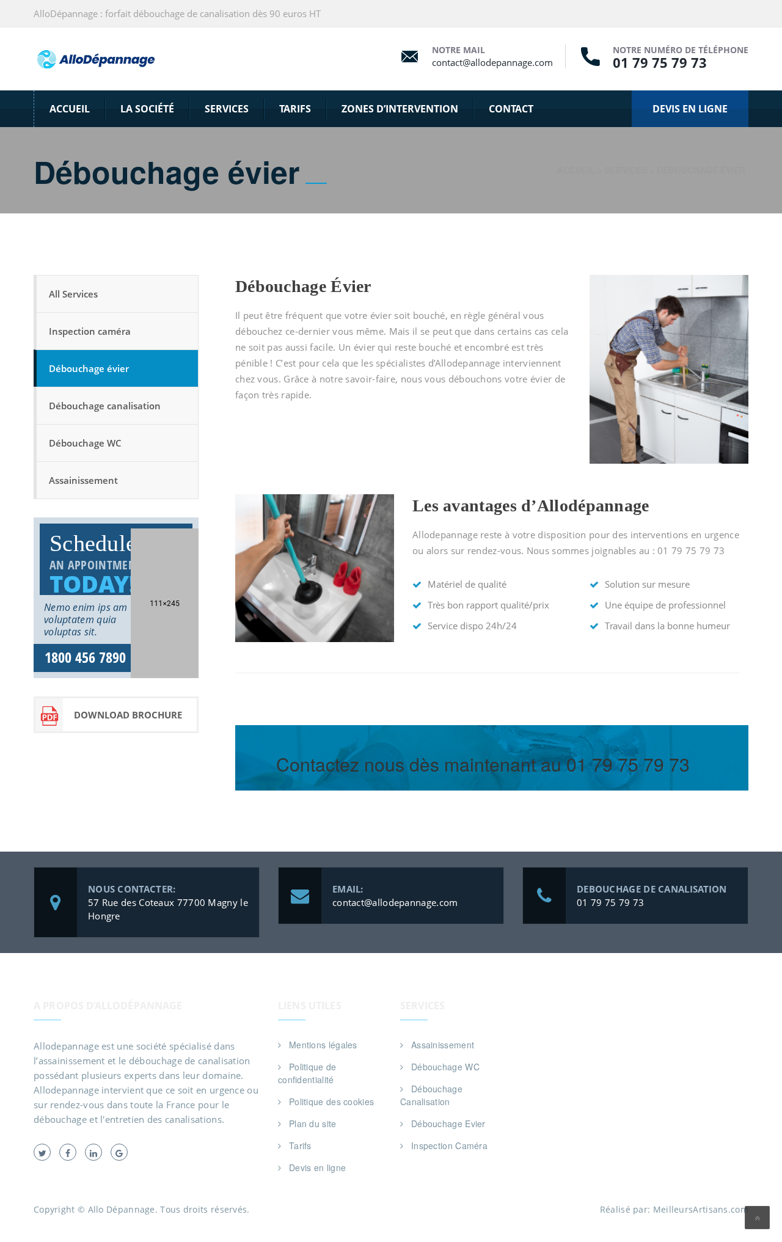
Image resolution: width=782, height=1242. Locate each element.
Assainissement (83, 480)
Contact (511, 108)
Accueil (69, 108)
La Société (147, 108)
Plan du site (313, 1123)
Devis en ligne (317, 1167)
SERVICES (227, 108)
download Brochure (128, 715)
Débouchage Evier (448, 1123)
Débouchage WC (85, 443)
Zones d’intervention (400, 108)
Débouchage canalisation (105, 406)
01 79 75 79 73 (660, 62)
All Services (73, 294)
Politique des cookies (331, 1101)
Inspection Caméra (449, 1145)
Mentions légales (323, 1045)
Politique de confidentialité (307, 1073)
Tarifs (295, 108)
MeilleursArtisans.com (700, 1209)
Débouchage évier (89, 368)
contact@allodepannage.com (492, 62)
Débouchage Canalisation (431, 1095)
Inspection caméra (90, 331)
